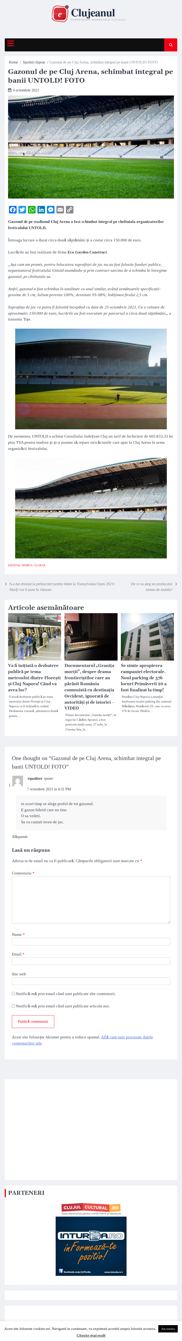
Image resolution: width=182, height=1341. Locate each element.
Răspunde (20, 837)
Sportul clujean (34, 565)
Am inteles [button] (168, 1329)
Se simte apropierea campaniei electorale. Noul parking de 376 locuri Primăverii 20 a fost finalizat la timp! (144, 678)
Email (18, 954)
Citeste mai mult (91, 1335)
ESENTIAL (14, 565)
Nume (18, 934)
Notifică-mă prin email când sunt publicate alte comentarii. (66, 994)
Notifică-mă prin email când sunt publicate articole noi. (63, 1006)
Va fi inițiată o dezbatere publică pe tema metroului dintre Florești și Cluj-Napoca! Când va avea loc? (34, 678)
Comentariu (23, 873)
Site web (19, 974)
